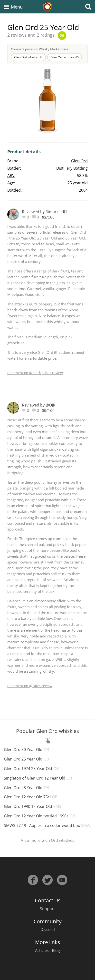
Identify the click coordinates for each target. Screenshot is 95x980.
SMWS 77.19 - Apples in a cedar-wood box (48, 825)
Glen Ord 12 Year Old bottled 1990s (39, 816)
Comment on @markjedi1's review (35, 372)
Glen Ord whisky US (64, 57)
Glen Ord (79, 161)
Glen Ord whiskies (57, 840)
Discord (47, 929)
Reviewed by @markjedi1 (44, 211)
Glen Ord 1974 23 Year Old (31, 768)
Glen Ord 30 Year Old (26, 749)
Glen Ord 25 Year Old (26, 759)
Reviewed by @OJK (38, 405)
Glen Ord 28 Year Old (26, 787)
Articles (42, 950)
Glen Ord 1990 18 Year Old (32, 806)
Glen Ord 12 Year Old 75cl (30, 797)
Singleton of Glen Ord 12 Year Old (38, 778)
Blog (56, 950)
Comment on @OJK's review (29, 685)
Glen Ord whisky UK (28, 57)
